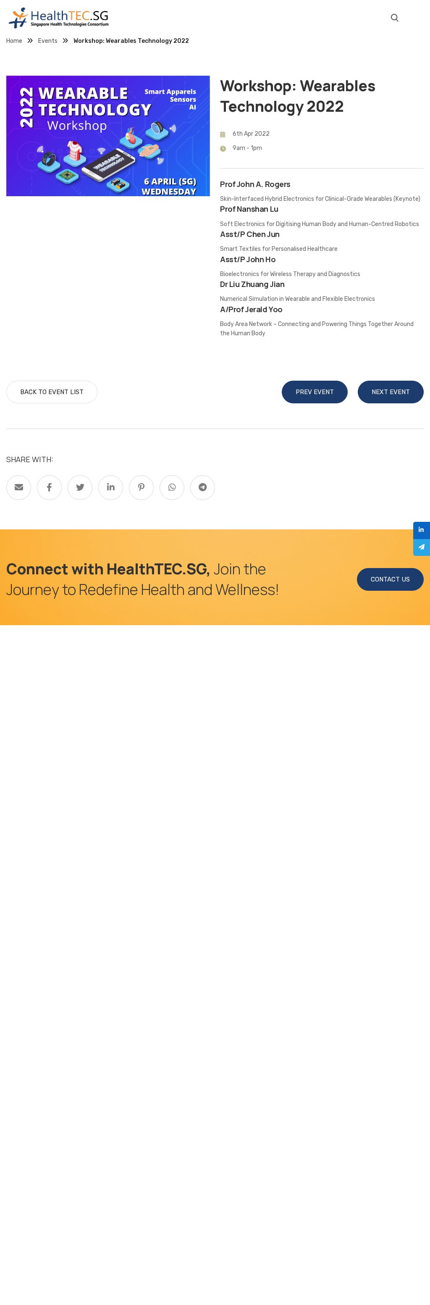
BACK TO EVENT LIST (52, 392)
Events (48, 41)
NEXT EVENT (391, 392)
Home (14, 41)
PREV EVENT (315, 392)
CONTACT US (390, 579)
